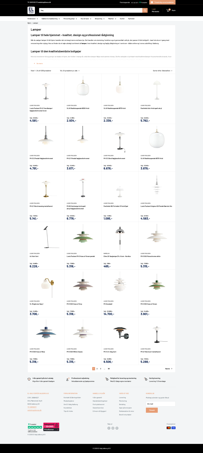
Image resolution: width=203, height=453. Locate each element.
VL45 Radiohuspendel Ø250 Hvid (78, 108)
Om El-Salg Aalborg (71, 404)
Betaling (122, 404)
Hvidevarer (31, 19)
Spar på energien (125, 408)
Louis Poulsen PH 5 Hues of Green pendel (81, 256)
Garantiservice (98, 408)
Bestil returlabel (125, 415)
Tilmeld (152, 410)
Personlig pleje (69, 19)
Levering (122, 397)
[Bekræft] (145, 10)
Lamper (35, 23)
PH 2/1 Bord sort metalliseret (151, 352)
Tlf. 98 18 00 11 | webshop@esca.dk (39, 2)
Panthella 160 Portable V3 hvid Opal (116, 206)
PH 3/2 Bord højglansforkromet (114, 158)
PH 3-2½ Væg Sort (110, 352)
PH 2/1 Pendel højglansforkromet (78, 158)
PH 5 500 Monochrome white (150, 256)
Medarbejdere (69, 401)
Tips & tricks (68, 411)
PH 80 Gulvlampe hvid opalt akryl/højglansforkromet (76, 207)
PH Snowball (108, 304)
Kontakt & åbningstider (72, 397)
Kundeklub (68, 408)
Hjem (29, 23)
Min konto (155, 11)
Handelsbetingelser (100, 401)
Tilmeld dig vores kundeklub (164, 2)
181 (109, 369)
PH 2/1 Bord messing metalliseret (41, 206)
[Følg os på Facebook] (108, 428)
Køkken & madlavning (50, 19)
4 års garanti (97, 397)
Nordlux (107, 253)
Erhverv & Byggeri (99, 411)
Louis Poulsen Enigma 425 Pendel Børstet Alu (156, 206)
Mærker (111, 19)
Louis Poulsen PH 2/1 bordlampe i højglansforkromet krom (41, 109)
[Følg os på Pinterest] (116, 428)
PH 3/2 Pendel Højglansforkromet (41, 158)
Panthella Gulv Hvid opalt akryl (151, 108)
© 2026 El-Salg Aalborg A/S (101, 448)
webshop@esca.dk (34, 410)
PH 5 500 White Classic (75, 352)
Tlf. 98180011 (31, 407)
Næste (167, 369)
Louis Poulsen (35, 105)
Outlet (122, 19)
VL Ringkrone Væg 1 (36, 304)
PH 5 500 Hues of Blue (37, 352)
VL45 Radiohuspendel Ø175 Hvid (115, 108)
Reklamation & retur (126, 411)
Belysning (98, 19)
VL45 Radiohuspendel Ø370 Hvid (152, 158)
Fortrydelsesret (98, 404)
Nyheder (131, 19)
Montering (123, 401)
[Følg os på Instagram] (112, 428)
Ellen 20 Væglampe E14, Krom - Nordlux (117, 256)
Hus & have (85, 19)
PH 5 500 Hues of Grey (74, 304)
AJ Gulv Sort (34, 256)
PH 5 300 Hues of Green (149, 304)
